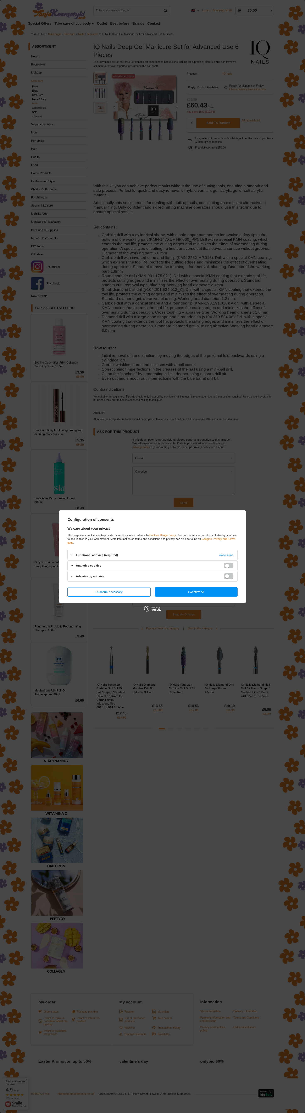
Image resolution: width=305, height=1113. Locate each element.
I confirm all (196, 591)
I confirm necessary (109, 591)
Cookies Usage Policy (162, 535)
